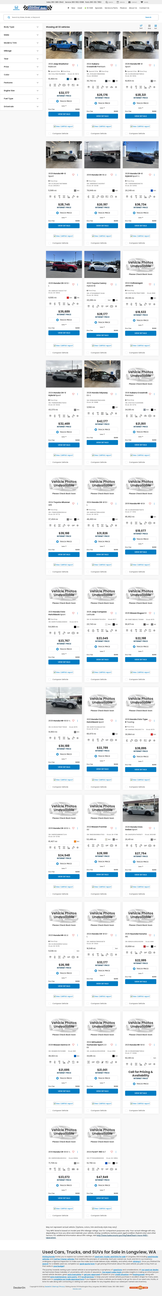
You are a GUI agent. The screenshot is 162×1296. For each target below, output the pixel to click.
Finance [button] (123, 8)
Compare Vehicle (60, 133)
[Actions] (77, 65)
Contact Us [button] (144, 8)
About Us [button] (133, 8)
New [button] (73, 8)
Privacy (62, 1287)
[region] (64, 109)
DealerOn (48, 1287)
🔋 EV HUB (88, 8)
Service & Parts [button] (111, 8)
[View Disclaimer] (78, 85)
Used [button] (80, 8)
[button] (79, 45)
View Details (64, 114)
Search (148, 17)
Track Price (66, 101)
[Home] (68, 8)
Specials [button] (98, 8)
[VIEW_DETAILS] (141, 264)
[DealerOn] (19, 1287)
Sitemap (55, 1287)
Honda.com (77, 1289)
